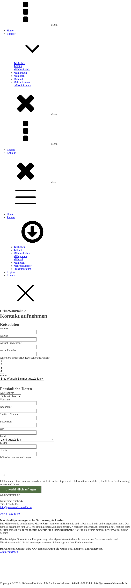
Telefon (4, 450)
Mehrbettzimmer (22, 82)
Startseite (5, 561)
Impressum (6, 577)
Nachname (6, 406)
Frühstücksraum (22, 85)
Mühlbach (19, 75)
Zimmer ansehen (9, 551)
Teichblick (19, 63)
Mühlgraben (20, 72)
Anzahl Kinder (8, 350)
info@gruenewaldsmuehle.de (16, 507)
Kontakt (11, 152)
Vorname (5, 399)
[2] (2, 364)
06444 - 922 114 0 (10, 513)
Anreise (4, 328)
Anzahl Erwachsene (11, 342)
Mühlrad (18, 79)
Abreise (4, 335)
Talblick (18, 66)
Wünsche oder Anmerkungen (16, 457)
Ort (2, 428)
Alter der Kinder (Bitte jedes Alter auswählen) (24, 357)
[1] (2, 361)
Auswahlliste (7, 392)
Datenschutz (6, 580)
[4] (2, 371)
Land (3, 436)
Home (10, 30)
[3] (2, 368)
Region (11, 149)
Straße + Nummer (9, 414)
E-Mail (4, 442)
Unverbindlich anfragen (20, 489)
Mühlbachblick (22, 69)
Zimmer (11, 33)
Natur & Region (8, 567)
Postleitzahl (6, 421)
